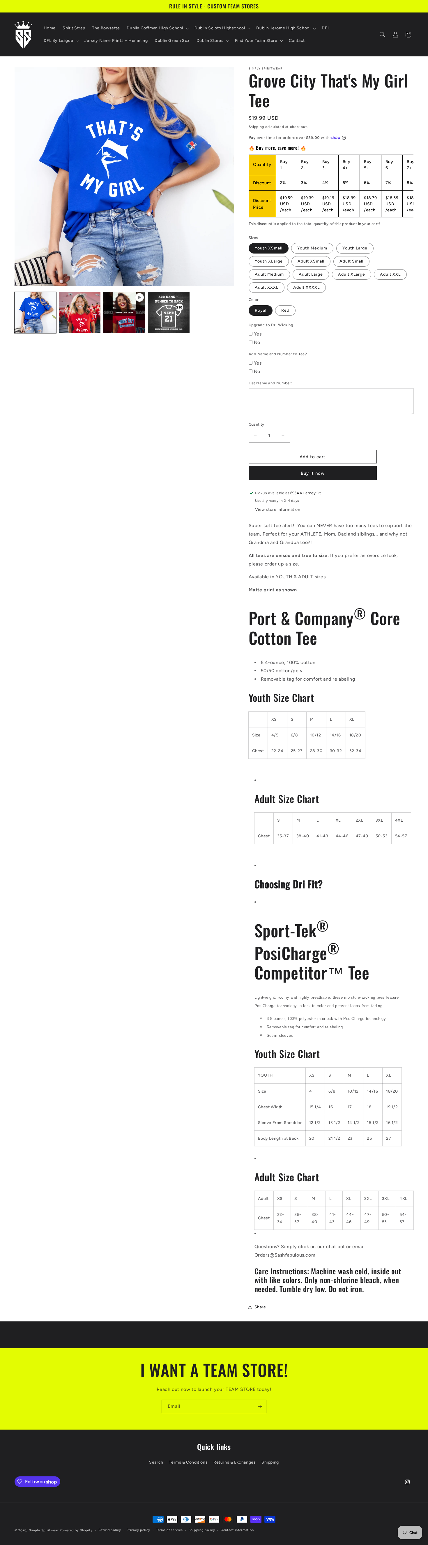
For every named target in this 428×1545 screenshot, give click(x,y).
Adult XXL (390, 274)
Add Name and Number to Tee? (278, 354)
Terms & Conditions (188, 1462)
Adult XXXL (266, 287)
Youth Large (354, 248)
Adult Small (351, 261)
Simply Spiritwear (44, 1530)
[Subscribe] (259, 1406)
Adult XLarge (351, 274)
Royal (260, 310)
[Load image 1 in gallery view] (35, 312)
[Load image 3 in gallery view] (169, 312)
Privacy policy (138, 1530)
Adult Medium (269, 274)
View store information (277, 509)
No (257, 342)
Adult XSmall (311, 261)
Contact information (237, 1530)
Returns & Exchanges (234, 1462)
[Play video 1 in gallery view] (124, 312)
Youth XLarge (269, 261)
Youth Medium (312, 248)
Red (285, 310)
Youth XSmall (268, 248)
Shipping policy (202, 1530)
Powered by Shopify (76, 1530)
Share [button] (260, 1307)
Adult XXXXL (306, 287)
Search (156, 1462)
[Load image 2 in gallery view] (80, 312)
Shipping (256, 127)
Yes (258, 334)
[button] (157, 28)
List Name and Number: (271, 383)
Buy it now (313, 473)
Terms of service (169, 1530)
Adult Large (311, 274)
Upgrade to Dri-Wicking (271, 325)
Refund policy (109, 1530)
